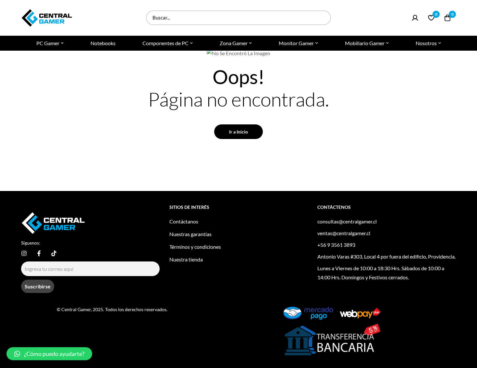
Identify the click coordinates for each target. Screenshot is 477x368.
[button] (49, 353)
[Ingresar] (415, 17)
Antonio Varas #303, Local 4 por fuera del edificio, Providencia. (386, 256)
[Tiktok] (54, 253)
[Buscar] (323, 17)
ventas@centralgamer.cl (343, 233)
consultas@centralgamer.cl (347, 221)
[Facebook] (39, 253)
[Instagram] (24, 253)
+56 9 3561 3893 (336, 245)
